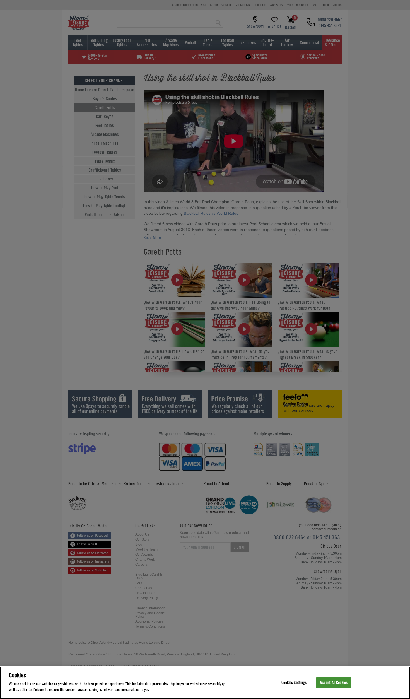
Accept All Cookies (334, 682)
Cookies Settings (294, 682)
